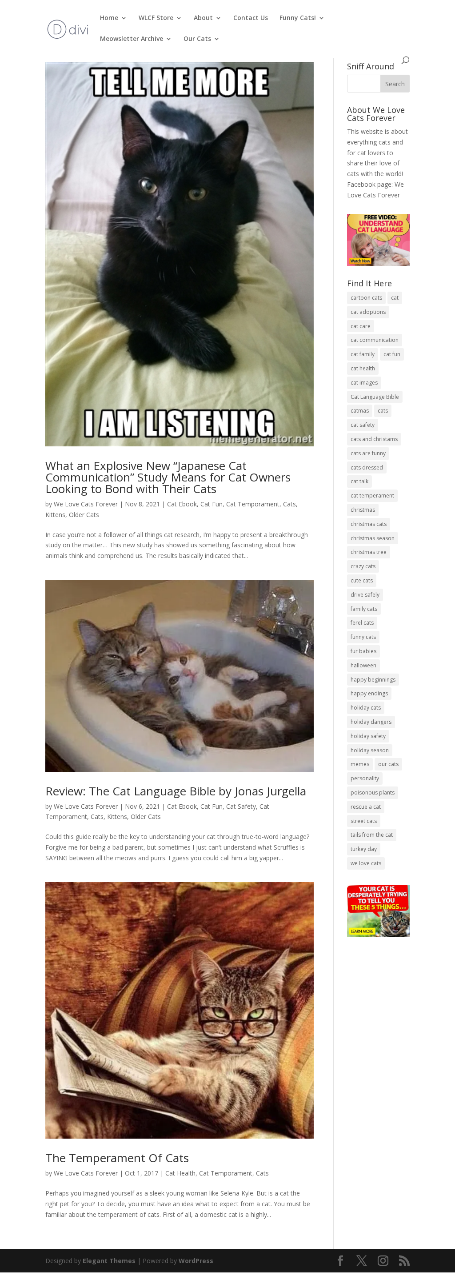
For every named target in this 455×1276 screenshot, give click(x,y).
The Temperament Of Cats (117, 1158)
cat (395, 297)
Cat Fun (211, 504)
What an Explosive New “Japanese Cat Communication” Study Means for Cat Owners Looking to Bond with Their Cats (168, 477)
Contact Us (250, 18)
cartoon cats (366, 297)
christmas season (373, 538)
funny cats (363, 637)
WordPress (196, 1260)
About (203, 18)
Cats (289, 504)
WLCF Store (156, 18)
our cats (388, 764)
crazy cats (363, 566)
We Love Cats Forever (86, 504)
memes (360, 764)
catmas (360, 410)
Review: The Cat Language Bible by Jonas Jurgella (175, 791)
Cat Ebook (182, 504)
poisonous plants (373, 792)
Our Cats (197, 39)
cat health (363, 368)
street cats (364, 821)
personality (365, 778)
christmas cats (369, 524)
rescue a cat (366, 807)
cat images (364, 382)
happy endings (369, 693)
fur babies (363, 651)
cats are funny (368, 453)
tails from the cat (372, 835)
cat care (361, 326)
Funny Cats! (297, 18)
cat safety (363, 425)
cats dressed (367, 467)
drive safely (365, 594)
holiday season (370, 750)
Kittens (55, 514)
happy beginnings (373, 679)
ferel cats (362, 622)
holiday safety (368, 736)
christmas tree (369, 552)
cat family (363, 354)
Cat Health (180, 1173)
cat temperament (372, 495)
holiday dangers (371, 722)
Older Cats (84, 514)
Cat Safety (241, 806)
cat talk (359, 481)
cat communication (375, 340)
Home (109, 18)
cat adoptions (368, 312)
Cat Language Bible (375, 397)
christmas (363, 510)
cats (383, 410)
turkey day (364, 849)
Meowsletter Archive (131, 39)
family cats (364, 609)
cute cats (362, 580)
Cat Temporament (252, 504)
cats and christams (374, 439)
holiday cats (366, 707)
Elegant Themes (109, 1260)
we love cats (366, 863)
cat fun (391, 354)
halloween (363, 665)
